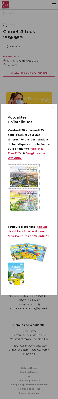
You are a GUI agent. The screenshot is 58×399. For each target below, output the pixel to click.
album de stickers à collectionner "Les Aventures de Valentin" (27, 231)
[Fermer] (53, 107)
